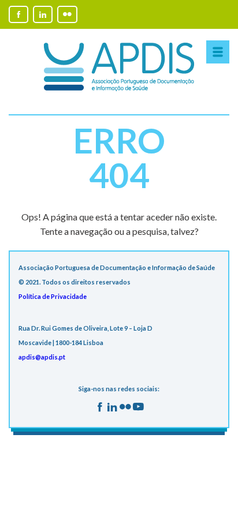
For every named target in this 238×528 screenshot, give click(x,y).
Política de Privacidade (52, 296)
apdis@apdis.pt (41, 357)
